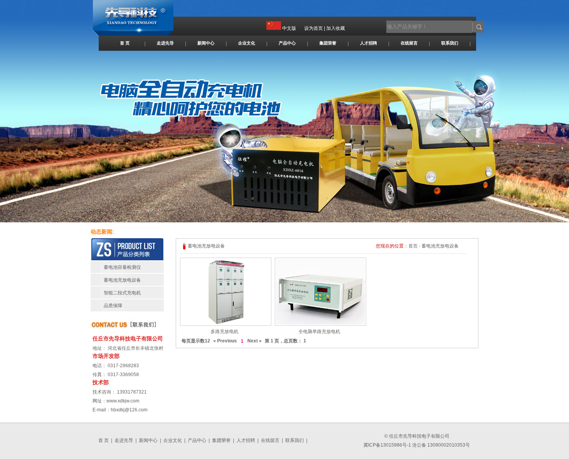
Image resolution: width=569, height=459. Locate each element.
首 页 (125, 43)
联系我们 (449, 43)
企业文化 (246, 43)
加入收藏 (335, 28)
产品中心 (287, 43)
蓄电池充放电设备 (122, 280)
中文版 (289, 28)
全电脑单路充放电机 (319, 331)
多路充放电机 (224, 331)
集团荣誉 (327, 43)
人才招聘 (368, 43)
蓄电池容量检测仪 (122, 267)
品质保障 (113, 305)
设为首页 (313, 28)
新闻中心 (205, 43)
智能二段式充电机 (122, 293)
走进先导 (165, 43)
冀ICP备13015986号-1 (387, 445)
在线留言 (409, 43)
